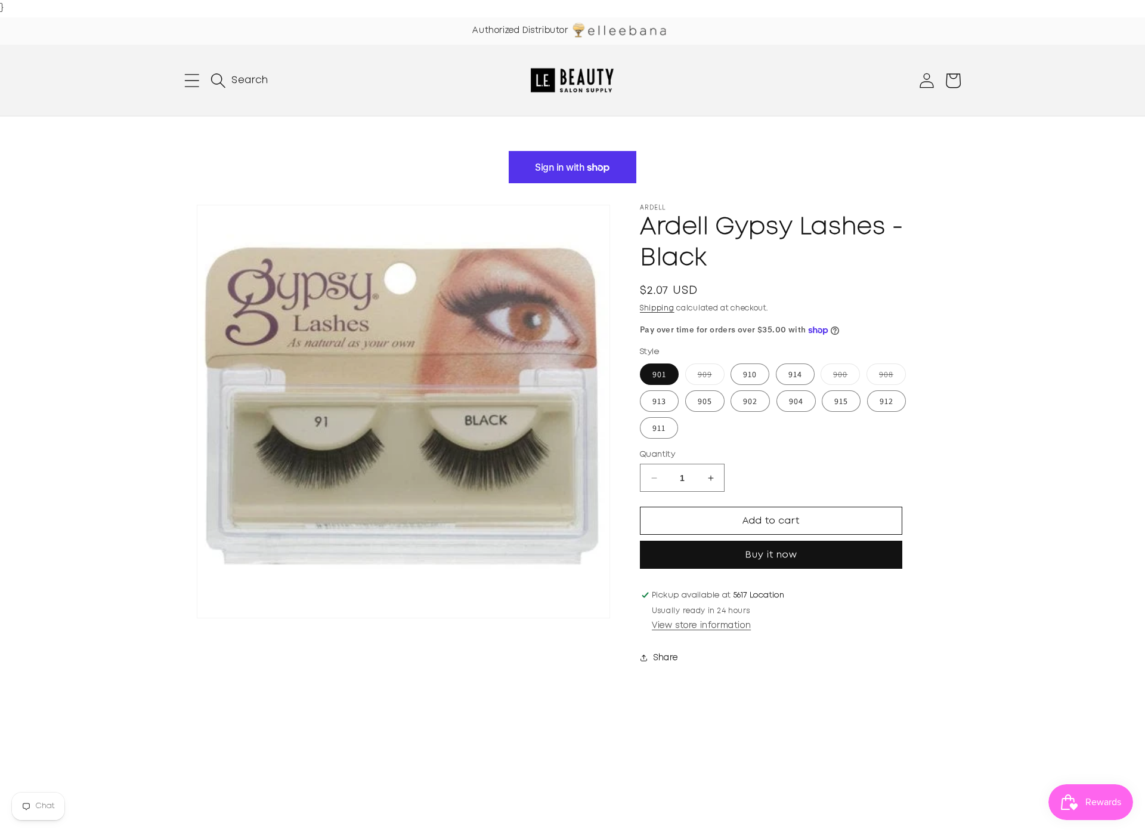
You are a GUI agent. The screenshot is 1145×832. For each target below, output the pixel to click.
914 (795, 374)
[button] (192, 80)
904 (796, 401)
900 (846, 376)
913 (659, 401)
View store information (701, 625)
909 (711, 376)
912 (886, 401)
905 (705, 401)
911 (659, 428)
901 (659, 374)
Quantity (657, 454)
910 (750, 374)
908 (892, 376)
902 (750, 401)
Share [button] (666, 657)
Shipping (657, 308)
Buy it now (771, 555)
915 (841, 401)
